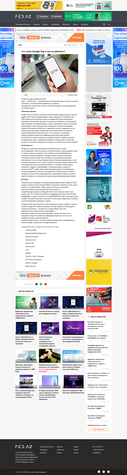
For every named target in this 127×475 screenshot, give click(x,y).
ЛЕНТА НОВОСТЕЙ (98, 317)
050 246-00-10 (98, 450)
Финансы (36, 24)
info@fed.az (97, 453)
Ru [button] (109, 24)
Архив (76, 453)
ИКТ (81, 45)
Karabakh (58, 16)
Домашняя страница (70, 45)
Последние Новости (22, 24)
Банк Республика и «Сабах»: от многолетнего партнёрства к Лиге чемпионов (86, 30)
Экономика (55, 24)
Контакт (59, 453)
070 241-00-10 (98, 447)
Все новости (99, 429)
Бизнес (45, 24)
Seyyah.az (44, 16)
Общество (66, 24)
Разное (75, 24)
